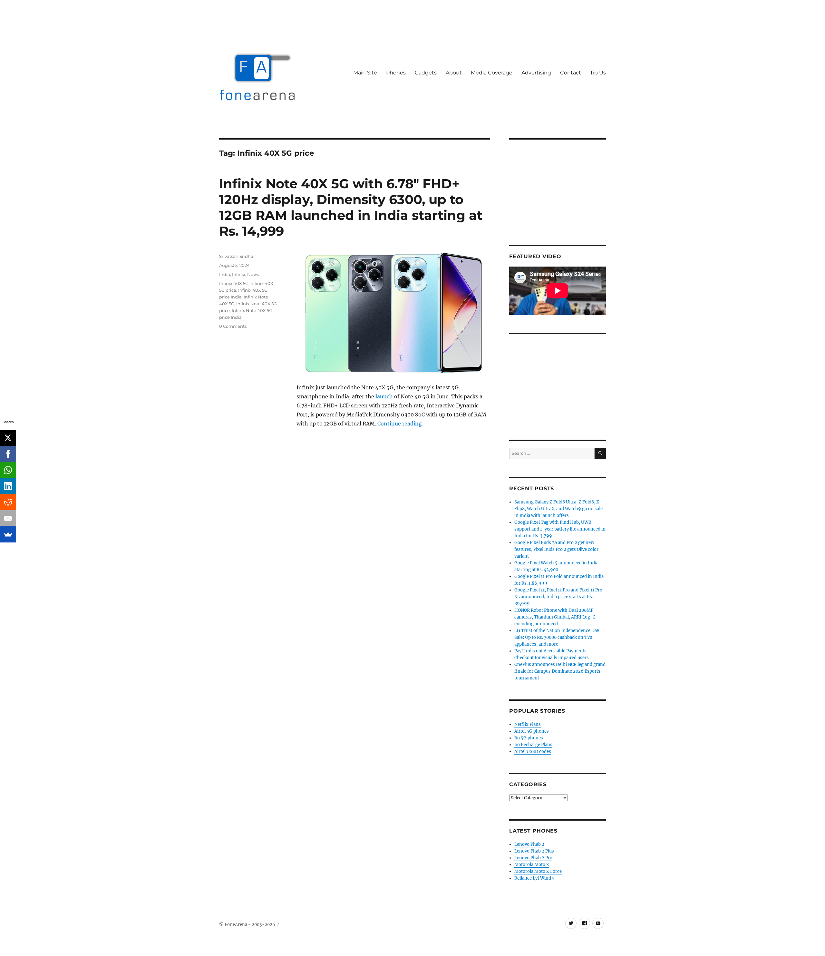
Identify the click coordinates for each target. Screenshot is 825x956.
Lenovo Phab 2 (529, 844)
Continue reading (399, 423)
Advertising (536, 73)
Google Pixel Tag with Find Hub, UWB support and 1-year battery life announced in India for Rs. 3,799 (560, 529)
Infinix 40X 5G (233, 283)
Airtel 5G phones (531, 731)
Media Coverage (491, 73)
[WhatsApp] (8, 470)
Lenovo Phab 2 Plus (534, 851)
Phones (396, 73)
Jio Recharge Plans (533, 744)
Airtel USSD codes (532, 751)
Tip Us (598, 73)
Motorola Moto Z (531, 864)
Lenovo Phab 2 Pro (533, 858)
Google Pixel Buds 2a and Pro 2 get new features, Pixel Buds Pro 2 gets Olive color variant (556, 549)
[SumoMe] (8, 534)
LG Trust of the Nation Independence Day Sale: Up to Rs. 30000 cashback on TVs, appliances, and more (556, 637)
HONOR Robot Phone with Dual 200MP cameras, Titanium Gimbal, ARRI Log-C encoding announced (554, 617)
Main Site (365, 73)
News (253, 274)
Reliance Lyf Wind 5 (534, 878)
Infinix (238, 274)
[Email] (8, 518)
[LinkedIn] (8, 486)
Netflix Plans (527, 724)
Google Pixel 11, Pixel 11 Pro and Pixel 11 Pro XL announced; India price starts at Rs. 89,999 (558, 596)
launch (384, 396)
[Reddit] (8, 502)
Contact (570, 73)
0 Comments (233, 326)
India (224, 274)
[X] (8, 438)
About (454, 73)
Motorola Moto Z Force (538, 871)
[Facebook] (8, 454)
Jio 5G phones (528, 738)
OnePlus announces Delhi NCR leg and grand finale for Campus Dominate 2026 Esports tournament (560, 671)
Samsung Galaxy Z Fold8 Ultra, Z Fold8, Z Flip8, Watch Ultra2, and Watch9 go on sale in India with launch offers (558, 508)
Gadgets (426, 73)
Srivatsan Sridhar (237, 256)
